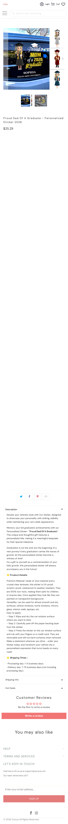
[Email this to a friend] (46, 496)
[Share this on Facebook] (29, 496)
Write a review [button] (34, 715)
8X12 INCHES (11, 143)
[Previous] (5, 59)
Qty (5, 461)
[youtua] (5, 4)
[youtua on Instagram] (36, 813)
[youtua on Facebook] (31, 813)
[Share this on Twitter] (21, 496)
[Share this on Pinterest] (37, 496)
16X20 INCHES (30, 143)
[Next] (62, 59)
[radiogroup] (34, 161)
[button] (34, 154)
